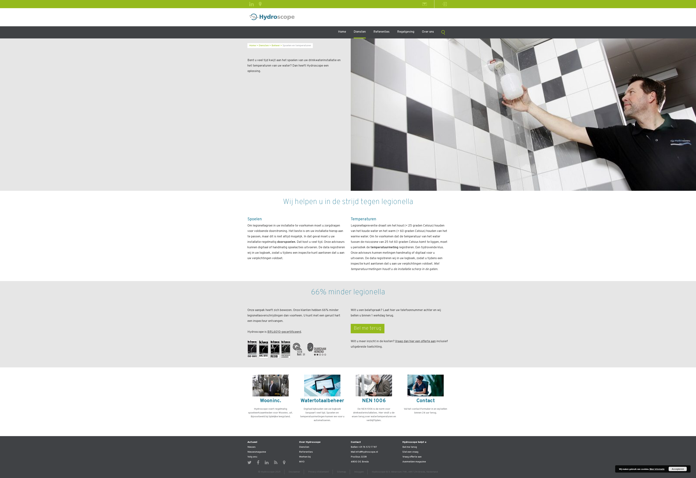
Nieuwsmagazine (256, 452)
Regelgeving (405, 32)
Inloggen (359, 471)
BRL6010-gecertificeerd (284, 332)
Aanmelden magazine (414, 461)
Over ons (428, 32)
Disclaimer (294, 471)
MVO (301, 461)
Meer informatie (657, 469)
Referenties (381, 32)
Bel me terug (367, 328)
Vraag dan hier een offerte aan (415, 341)
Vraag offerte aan (412, 456)
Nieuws (251, 447)
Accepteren (678, 469)
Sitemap (341, 471)
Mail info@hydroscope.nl (364, 452)
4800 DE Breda (360, 461)
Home (342, 32)
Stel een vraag (410, 452)
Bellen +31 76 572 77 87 (364, 447)
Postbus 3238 (359, 456)
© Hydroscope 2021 (269, 471)
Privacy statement (318, 471)
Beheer (276, 45)
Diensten (360, 32)
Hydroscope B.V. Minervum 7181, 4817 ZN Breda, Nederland (405, 471)
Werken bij (305, 456)
